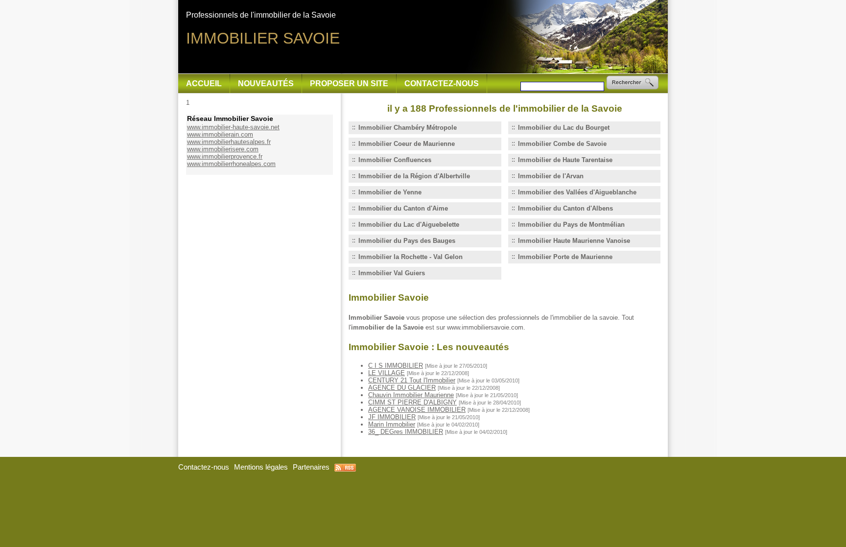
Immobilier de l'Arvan (551, 176)
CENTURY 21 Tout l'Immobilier (411, 380)
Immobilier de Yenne (390, 192)
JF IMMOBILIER (392, 417)
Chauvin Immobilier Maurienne (411, 395)
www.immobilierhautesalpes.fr (229, 141)
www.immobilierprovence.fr (224, 156)
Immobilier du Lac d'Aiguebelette (408, 224)
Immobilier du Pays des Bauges (406, 240)
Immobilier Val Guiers (391, 273)
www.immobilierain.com (220, 134)
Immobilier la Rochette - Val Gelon (410, 257)
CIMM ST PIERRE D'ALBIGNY (412, 402)
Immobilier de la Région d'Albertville (414, 176)
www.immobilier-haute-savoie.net (233, 127)
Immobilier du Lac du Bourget (564, 127)
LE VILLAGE (386, 373)
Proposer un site (349, 83)
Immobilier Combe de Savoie (562, 143)
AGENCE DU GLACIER (402, 387)
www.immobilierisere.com (222, 149)
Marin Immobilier (391, 424)
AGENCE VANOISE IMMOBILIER (417, 409)
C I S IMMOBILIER (395, 365)
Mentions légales (261, 467)
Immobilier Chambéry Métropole (407, 127)
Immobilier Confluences (394, 160)
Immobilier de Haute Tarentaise (565, 160)
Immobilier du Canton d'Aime (403, 208)
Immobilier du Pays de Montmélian (571, 224)
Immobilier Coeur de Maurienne (406, 143)
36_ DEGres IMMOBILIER (405, 431)
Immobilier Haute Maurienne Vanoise (574, 240)
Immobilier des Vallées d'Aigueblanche (577, 192)
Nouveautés (266, 83)
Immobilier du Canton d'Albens (565, 208)
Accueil (204, 83)
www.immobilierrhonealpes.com (231, 163)
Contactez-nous (441, 83)
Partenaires (311, 467)
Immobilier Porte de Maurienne (565, 257)
